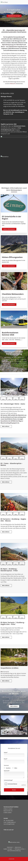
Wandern (8, 768)
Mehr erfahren (6, 426)
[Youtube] (15, 834)
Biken (15, 768)
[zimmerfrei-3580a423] (14, 203)
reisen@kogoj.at (19, 112)
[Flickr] (12, 834)
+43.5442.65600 (9, 820)
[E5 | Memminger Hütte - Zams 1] (14, 725)
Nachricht (6, 770)
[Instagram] (4, 834)
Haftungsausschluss (19, 849)
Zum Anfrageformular (9, 824)
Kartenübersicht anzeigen (14, 15)
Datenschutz (18, 847)
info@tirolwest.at (11, 822)
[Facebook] (8, 834)
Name (6, 752)
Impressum (10, 847)
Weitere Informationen (9, 229)
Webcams (13, 83)
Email (5, 759)
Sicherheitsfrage (8, 780)
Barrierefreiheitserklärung (14, 850)
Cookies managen (7, 849)
